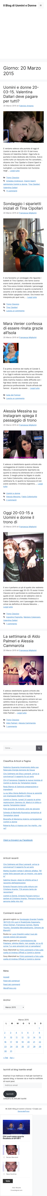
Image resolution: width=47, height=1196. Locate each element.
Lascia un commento (15, 311)
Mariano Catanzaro (32, 617)
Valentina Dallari (10, 188)
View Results (16, 1187)
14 (34, 1037)
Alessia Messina (13, 497)
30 (5, 1051)
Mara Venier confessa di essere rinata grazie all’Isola (23, 328)
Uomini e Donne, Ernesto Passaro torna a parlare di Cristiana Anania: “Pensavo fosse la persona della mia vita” (23, 898)
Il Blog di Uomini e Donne (19, 5)
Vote (8, 1181)
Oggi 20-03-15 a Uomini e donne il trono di (18, 517)
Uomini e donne (13, 493)
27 (28, 1047)
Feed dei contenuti (11, 981)
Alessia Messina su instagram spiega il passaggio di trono (20, 415)
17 (11, 1042)
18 (17, 1042)
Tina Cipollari (34, 184)
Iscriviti (10, 1094)
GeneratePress (23, 1111)
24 (11, 1047)
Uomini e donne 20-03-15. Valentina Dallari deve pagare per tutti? (21, 94)
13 (28, 1037)
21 (34, 1042)
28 (34, 1047)
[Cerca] (39, 748)
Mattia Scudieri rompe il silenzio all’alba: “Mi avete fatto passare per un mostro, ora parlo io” (22, 873)
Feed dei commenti (11, 984)
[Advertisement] (23, 35)
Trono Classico (12, 178)
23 (5, 1047)
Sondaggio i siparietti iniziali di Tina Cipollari (23, 205)
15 (40, 1037)
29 (40, 1047)
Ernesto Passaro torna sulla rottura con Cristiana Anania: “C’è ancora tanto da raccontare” (20, 889)
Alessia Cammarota (27, 723)
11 (16, 1037)
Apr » (12, 1058)
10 (11, 1037)
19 (23, 1042)
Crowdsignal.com (16, 1190)
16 (5, 1042)
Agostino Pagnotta (14, 617)
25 (17, 1047)
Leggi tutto (15, 171)
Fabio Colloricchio (29, 497)
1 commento (11, 624)
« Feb (5, 1058)
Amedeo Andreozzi (14, 181)
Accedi (6, 977)
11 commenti (11, 191)
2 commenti (11, 500)
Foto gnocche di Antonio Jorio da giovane (21, 809)
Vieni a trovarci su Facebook (18, 840)
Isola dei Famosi (13, 395)
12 (23, 1037)
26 (23, 1047)
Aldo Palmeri (11, 723)
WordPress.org (9, 988)
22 (40, 1042)
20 (28, 1042)
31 (11, 1051)
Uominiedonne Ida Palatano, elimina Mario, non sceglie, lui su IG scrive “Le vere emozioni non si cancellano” (23, 943)
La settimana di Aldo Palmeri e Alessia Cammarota (21, 641)
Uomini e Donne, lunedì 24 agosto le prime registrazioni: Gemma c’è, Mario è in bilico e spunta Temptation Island (22, 802)
